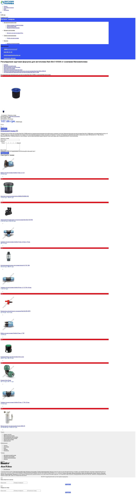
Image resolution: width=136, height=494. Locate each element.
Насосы (6, 459)
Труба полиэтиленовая (10, 457)
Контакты (6, 10)
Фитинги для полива (9, 456)
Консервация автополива (10, 438)
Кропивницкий (88, 473)
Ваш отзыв (3, 150)
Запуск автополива (9, 439)
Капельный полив (11, 26)
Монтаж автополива (9, 435)
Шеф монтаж (7, 440)
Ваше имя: (3, 140)
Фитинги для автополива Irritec (15, 33)
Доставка (6, 446)
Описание (5, 131)
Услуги (5, 6)
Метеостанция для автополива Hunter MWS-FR (13, 426)
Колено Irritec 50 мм (6, 380)
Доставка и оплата (9, 7)
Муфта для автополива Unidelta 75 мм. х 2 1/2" (13, 172)
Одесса (98, 473)
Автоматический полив (10, 66)
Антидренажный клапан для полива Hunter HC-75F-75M (15, 265)
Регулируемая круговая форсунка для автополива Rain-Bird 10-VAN (21, 72)
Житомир (68, 473)
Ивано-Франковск (76, 473)
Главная (6, 64)
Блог (5, 9)
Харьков (103, 473)
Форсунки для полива (9, 68)
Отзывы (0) (13, 131)
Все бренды (7, 469)
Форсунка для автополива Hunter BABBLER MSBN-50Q (15, 196)
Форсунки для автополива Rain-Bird (13, 69)
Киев (83, 473)
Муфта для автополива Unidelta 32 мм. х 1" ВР (12, 333)
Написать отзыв (12, 115)
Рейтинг (3, 141)
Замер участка (7, 434)
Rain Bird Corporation (14, 116)
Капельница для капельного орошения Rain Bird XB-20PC (15, 311)
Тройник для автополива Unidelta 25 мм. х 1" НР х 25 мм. (15, 402)
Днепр (64, 473)
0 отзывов (4, 115)
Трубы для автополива (13, 38)
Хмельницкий (8, 474)
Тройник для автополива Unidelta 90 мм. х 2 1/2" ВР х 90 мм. (16, 287)
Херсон (2, 474)
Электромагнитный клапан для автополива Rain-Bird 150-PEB (17, 219)
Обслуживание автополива (11, 437)
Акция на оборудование (13, 27)
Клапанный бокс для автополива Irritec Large (12, 356)
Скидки (6, 449)
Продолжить (4, 153)
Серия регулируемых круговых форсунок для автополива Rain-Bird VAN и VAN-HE (25, 71)
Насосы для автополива (13, 43)
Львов (94, 473)
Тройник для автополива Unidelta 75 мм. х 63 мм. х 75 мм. (15, 242)
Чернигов (15, 474)
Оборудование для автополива (15, 25)
